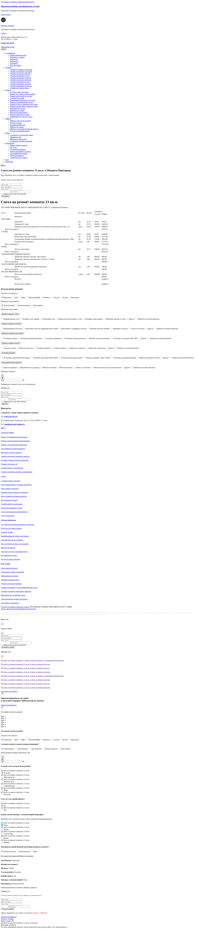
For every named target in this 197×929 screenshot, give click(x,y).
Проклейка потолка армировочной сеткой (41, 329)
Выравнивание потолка (13, 329)
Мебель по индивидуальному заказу (24, 129)
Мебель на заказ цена (18, 139)
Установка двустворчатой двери (45, 358)
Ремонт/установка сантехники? (12, 333)
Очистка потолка (138, 329)
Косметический (23, 305)
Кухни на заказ (16, 123)
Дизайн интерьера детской (20, 84)
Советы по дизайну (7, 432)
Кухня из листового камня (11, 528)
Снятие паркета (60, 348)
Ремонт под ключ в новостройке (22, 94)
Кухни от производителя (19, 131)
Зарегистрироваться (8, 705)
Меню (4, 49)
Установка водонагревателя (75, 338)
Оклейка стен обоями (31, 319)
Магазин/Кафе (34, 297)
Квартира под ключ (17, 108)
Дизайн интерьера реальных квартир (15, 456)
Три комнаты (36, 749)
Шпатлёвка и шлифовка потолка (74, 329)
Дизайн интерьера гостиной (21, 72)
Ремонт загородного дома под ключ (24, 106)
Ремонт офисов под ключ (20, 115)
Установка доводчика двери (71, 358)
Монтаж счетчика (49, 368)
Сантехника (8, 834)
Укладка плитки (10, 348)
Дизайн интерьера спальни (20, 78)
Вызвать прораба (7, 26)
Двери (6, 829)
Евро (35, 851)
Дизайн (8, 67)
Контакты (9, 162)
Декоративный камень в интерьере (14, 492)
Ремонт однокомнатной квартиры (14, 437)
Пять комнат (66, 749)
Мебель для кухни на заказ (20, 121)
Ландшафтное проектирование (13, 449)
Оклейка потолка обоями (99, 329)
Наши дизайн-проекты (19, 145)
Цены (7, 133)
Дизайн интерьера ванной (20, 74)
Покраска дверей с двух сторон (97, 358)
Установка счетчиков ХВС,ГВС (125, 338)
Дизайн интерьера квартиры (21, 70)
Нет (5, 810)
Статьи (3, 476)
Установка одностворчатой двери (16, 358)
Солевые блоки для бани (10, 481)
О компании (10, 53)
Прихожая (74, 297)
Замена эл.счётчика (83, 368)
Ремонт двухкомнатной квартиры (14, 445)
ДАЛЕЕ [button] (11, 919)
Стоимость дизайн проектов (21, 141)
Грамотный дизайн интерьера (12, 572)
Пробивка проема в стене (115, 319)
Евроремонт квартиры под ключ (22, 100)
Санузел (56, 297)
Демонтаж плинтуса (77, 348)
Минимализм (8, 777)
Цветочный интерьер (9, 568)
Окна (5, 825)
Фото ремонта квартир (10, 489)
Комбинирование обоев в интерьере (15, 536)
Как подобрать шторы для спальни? (15, 544)
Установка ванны (10, 338)
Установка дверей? (8, 353)
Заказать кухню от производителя (14, 552)
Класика (6, 773)
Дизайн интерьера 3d (9, 464)
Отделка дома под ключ (19, 92)
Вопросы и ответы (17, 57)
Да (4, 806)
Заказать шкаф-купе (17, 125)
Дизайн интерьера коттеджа (21, 86)
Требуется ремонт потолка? (11, 324)
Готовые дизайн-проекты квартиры (15, 460)
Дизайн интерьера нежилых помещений (16, 472)
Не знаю (6, 794)
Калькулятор (6, 14)
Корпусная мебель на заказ (20, 151)
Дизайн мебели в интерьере (11, 504)
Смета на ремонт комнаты (40, 672)
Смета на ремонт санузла (40, 668)
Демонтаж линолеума (97, 348)
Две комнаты (23, 749)
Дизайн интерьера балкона (11, 584)
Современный (9, 786)
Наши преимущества (18, 55)
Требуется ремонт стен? (10, 314)
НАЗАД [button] (4, 919)
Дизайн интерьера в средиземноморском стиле (19, 587)
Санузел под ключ (17, 98)
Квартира (7, 297)
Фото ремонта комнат (9, 500)
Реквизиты (14, 61)
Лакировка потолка (120, 329)
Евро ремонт (38, 305)
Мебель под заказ (16, 127)
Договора (13, 63)
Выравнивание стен (11, 319)
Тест (2, 175)
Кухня (65, 297)
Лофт (5, 790)
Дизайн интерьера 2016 (10, 580)
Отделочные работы (18, 149)
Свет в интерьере (7, 516)
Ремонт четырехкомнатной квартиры (15, 441)
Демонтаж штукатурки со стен (70, 319)
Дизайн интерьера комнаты (20, 80)
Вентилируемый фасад (19, 113)
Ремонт (8, 90)
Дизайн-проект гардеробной (12, 468)
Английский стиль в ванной (12, 540)
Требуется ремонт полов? (11, 343)
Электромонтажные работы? (11, 362)
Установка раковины (53, 338)
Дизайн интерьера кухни (19, 76)
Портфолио (9, 143)
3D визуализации (17, 156)
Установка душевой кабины (31, 338)
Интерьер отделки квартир (11, 452)
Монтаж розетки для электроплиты (107, 368)
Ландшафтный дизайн (18, 153)
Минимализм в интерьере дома (13, 595)
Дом (16, 297)
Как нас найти (15, 65)
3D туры (13, 147)
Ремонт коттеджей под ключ (21, 96)
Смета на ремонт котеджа (40, 664)
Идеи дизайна (5, 564)
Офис (23, 297)
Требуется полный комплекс (148, 319)
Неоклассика (8, 782)
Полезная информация (8, 520)
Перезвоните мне (7, 47)
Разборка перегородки (94, 319)
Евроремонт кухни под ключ (21, 117)
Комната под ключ (17, 110)
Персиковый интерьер (9, 576)
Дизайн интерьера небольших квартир (16, 591)
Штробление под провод (30, 368)
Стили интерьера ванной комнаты (14, 512)
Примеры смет (15, 137)
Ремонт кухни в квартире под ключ (24, 104)
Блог (7, 160)
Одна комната (9, 749)
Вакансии (14, 59)
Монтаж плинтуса (26, 348)
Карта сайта (5, 609)
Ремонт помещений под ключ (21, 102)
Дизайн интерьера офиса (19, 88)
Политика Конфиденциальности (23, 609)
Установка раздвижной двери (125, 358)
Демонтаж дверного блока (149, 358)
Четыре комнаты (51, 749)
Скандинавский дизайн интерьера (14, 599)
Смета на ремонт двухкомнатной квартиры (47, 660)
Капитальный (9, 305)
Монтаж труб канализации (99, 338)
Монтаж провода (10, 368)
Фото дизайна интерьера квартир (14, 496)
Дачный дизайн (7, 532)
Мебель (8, 119)
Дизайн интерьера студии (20, 82)
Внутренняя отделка (9, 555)
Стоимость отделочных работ (21, 135)
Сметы (3, 33)
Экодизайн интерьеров (10, 603)
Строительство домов (18, 158)
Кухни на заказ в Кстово (10, 559)
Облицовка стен (49, 319)
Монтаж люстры (66, 368)
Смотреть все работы (9, 691)
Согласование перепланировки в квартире (17, 524)
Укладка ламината (43, 348)
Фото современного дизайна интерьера (16, 485)
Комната (46, 297)
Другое (131, 319)
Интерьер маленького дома (11, 508)
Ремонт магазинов (8, 548)
